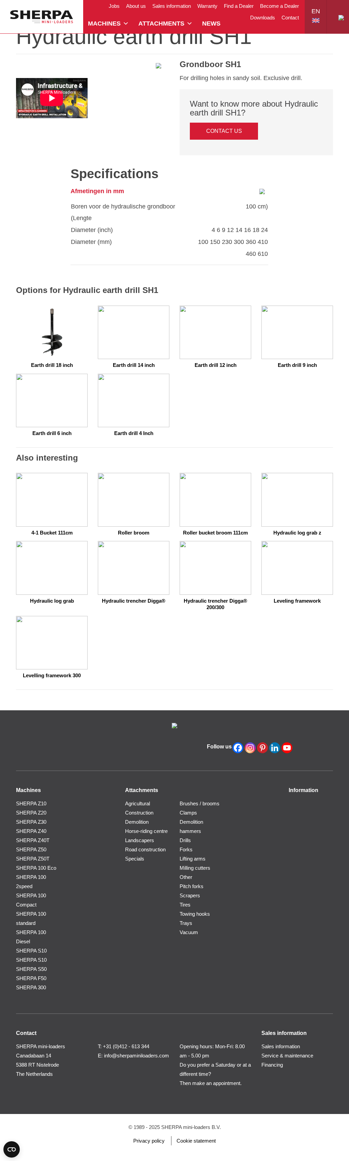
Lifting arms (193, 859)
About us (136, 6)
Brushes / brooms (199, 803)
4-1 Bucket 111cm (52, 533)
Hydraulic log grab (52, 601)
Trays (186, 923)
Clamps (188, 813)
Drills (185, 840)
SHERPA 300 (31, 987)
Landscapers (139, 840)
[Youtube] (287, 747)
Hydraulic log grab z (297, 533)
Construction (139, 813)
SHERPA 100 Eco (36, 868)
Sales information (171, 6)
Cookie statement (196, 1141)
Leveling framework (297, 601)
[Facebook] (237, 747)
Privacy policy (149, 1141)
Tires (185, 905)
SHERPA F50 (31, 978)
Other (186, 877)
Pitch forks (191, 886)
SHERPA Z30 (31, 822)
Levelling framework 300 (52, 675)
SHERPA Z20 (31, 813)
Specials (134, 859)
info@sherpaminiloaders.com (136, 1055)
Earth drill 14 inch (134, 365)
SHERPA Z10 (31, 803)
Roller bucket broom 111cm (215, 533)
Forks (186, 849)
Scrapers (190, 895)
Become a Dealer (279, 6)
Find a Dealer (239, 6)
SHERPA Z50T (32, 859)
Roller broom (133, 533)
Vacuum (189, 932)
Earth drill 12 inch (216, 365)
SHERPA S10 (31, 951)
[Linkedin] (274, 747)
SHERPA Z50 (31, 849)
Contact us (224, 131)
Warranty (207, 6)
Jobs (114, 6)
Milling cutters (195, 868)
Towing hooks (195, 914)
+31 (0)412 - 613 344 (126, 1046)
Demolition (137, 822)
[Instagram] (250, 747)
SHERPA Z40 (31, 831)
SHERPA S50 (31, 969)
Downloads (262, 17)
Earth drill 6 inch (52, 433)
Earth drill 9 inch (297, 365)
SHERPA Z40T (32, 840)
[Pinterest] (262, 747)
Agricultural (137, 803)
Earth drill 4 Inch (133, 433)
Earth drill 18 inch (52, 365)
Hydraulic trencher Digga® (133, 601)
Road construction (145, 849)
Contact (290, 17)
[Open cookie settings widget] (11, 1149)
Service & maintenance (287, 1055)
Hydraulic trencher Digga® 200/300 (215, 604)
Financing (272, 1065)
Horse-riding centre (146, 831)
